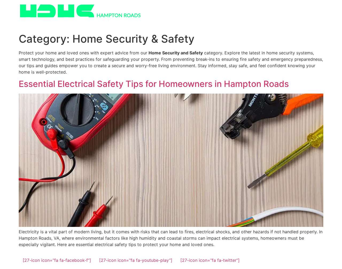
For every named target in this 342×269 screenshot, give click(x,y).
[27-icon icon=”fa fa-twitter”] (210, 260)
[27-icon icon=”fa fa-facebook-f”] (57, 260)
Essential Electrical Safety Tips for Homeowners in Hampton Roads (154, 84)
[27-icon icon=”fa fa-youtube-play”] (135, 260)
